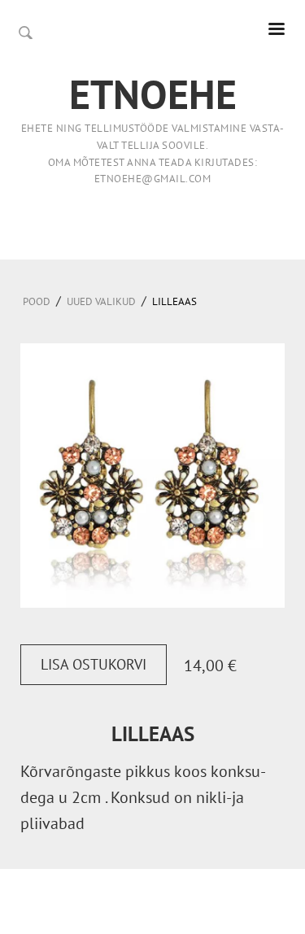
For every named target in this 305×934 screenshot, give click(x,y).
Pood (36, 301)
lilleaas (174, 301)
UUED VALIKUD (101, 301)
